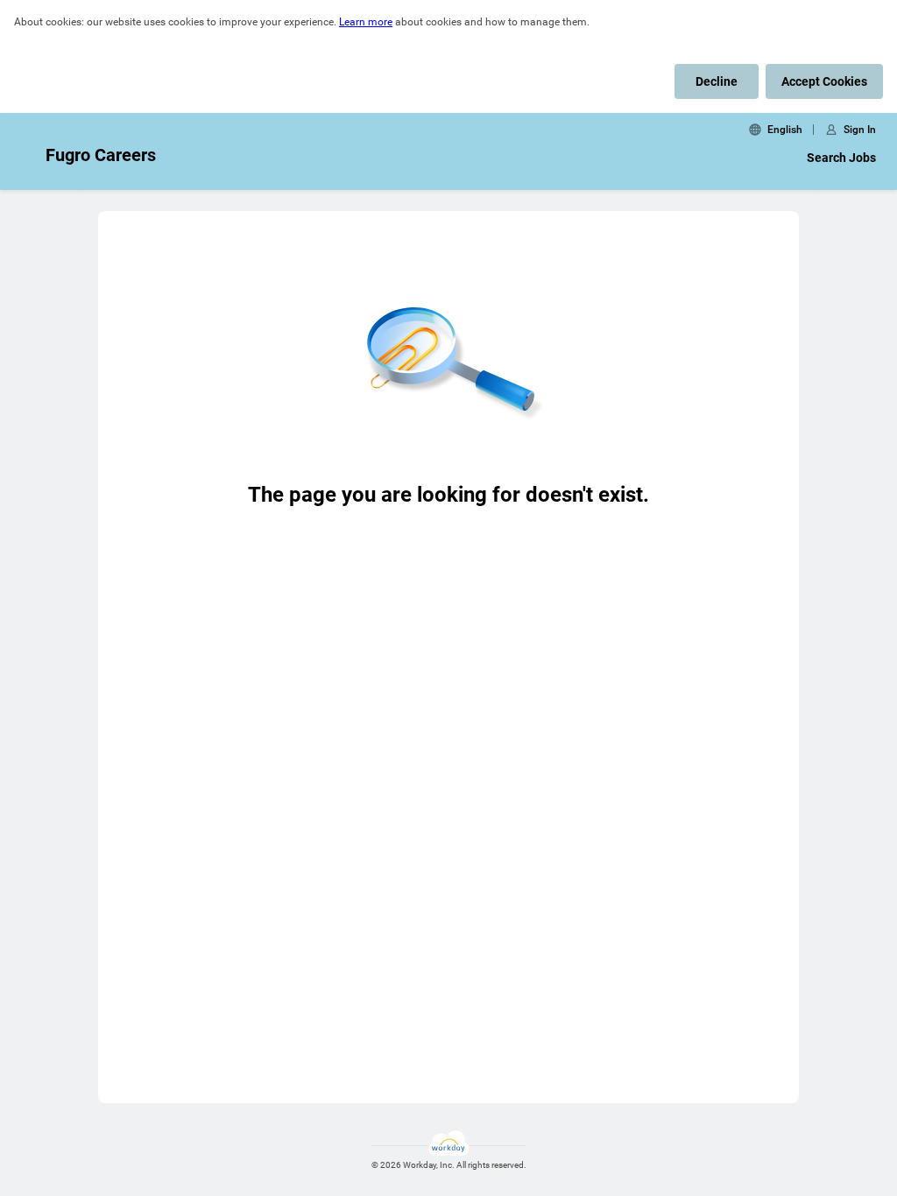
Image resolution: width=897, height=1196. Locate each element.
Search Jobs (841, 158)
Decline (717, 81)
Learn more (365, 22)
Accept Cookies (824, 81)
